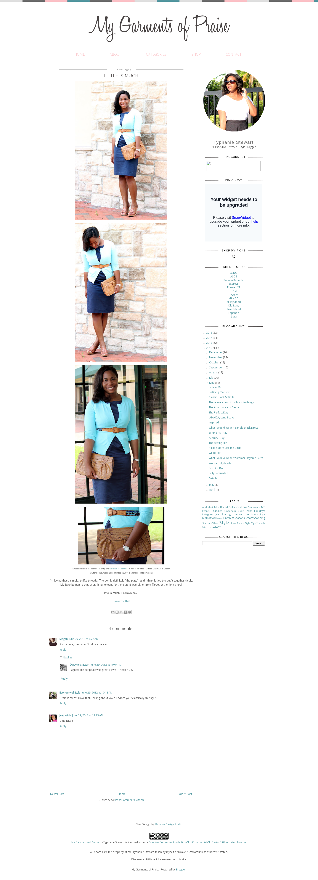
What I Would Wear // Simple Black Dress (233, 427)
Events (205, 510)
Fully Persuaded (218, 473)
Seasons (239, 518)
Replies (67, 657)
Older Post (185, 794)
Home (79, 54)
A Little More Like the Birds (225, 448)
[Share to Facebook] (125, 612)
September (216, 367)
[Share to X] (121, 612)
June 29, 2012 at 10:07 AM (106, 664)
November (216, 357)
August (213, 372)
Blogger (181, 869)
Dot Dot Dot (216, 468)
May (212, 484)
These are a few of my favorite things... (232, 402)
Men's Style (258, 514)
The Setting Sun (218, 443)
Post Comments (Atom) (129, 800)
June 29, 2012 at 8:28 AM (83, 639)
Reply (62, 649)
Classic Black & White (221, 397)
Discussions (254, 507)
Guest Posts (245, 510)
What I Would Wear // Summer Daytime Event (236, 458)
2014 (209, 338)
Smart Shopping (255, 518)
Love (246, 514)
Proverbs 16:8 (121, 601)
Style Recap (237, 523)
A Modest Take (210, 507)
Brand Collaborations (233, 507)
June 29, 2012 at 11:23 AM (87, 715)
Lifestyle (237, 514)
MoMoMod (209, 518)
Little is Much (216, 387)
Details (213, 478)
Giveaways (230, 510)
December (216, 352)
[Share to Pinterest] (129, 612)
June (212, 382)
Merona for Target (118, 568)
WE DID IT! (215, 453)
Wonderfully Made (220, 463)
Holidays (259, 511)
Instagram (208, 514)
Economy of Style (69, 692)
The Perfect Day (218, 412)
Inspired (214, 422)
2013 (209, 343)
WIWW (217, 527)
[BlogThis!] (117, 612)
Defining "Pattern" (220, 392)
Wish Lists (207, 527)
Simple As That (218, 432)
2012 (209, 348)
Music (219, 518)
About (115, 54)
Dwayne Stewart (79, 664)
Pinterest (228, 518)
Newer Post (57, 794)
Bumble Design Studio (168, 824)
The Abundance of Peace (224, 407)
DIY (263, 507)
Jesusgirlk (65, 715)
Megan (63, 639)
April (212, 489)
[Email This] (113, 612)
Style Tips (250, 523)
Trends (260, 523)
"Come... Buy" (217, 438)
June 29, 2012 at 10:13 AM (97, 692)
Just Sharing (223, 514)
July (211, 377)
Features (217, 511)
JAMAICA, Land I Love (221, 417)
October (214, 362)
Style (224, 522)
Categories (156, 54)
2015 (209, 332)
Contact (233, 54)
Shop (196, 54)
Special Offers (210, 523)
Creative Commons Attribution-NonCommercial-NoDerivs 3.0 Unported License (197, 842)
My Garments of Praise (85, 842)
